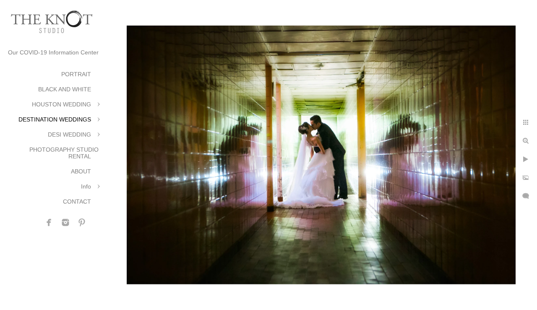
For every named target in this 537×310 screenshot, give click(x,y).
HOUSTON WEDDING (61, 104)
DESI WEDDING (69, 134)
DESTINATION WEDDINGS (54, 119)
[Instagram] (65, 222)
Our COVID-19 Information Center (53, 52)
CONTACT (77, 201)
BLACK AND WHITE (64, 89)
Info (86, 186)
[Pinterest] (82, 222)
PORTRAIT (76, 74)
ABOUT (81, 171)
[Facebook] (49, 222)
